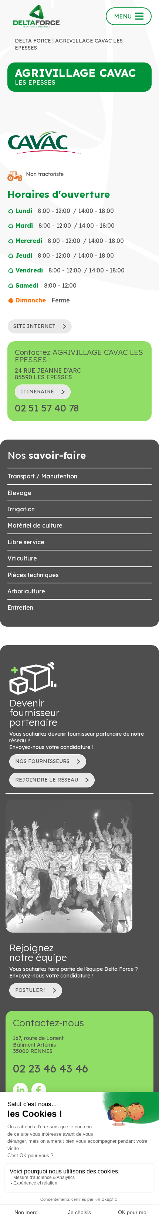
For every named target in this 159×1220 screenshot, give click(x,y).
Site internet (34, 326)
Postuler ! (30, 990)
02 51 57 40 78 (47, 408)
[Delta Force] (36, 16)
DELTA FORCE (33, 40)
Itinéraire (37, 391)
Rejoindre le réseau (46, 779)
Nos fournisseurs (42, 761)
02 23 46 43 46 (50, 1068)
